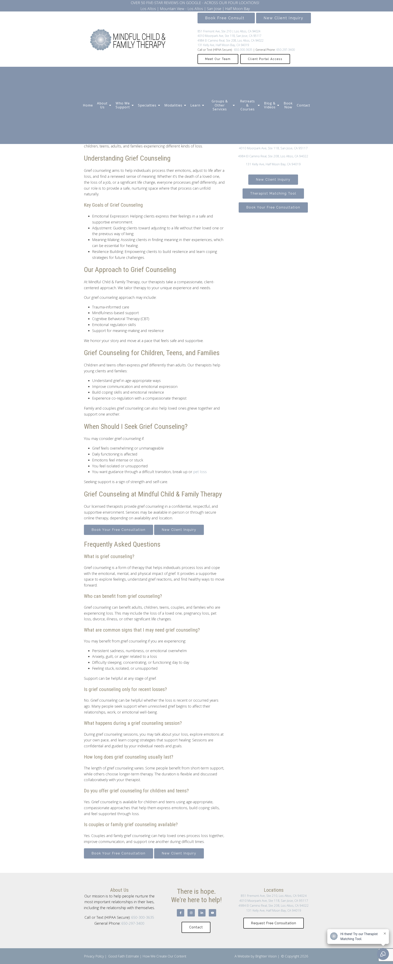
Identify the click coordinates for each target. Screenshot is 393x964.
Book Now (288, 105)
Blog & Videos (270, 105)
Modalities (173, 105)
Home (88, 105)
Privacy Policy (94, 956)
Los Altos (148, 8)
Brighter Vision (266, 956)
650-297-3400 (285, 50)
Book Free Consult (226, 18)
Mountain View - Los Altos (181, 8)
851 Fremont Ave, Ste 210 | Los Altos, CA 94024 (229, 31)
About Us (102, 105)
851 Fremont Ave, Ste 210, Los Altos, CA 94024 (274, 896)
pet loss (200, 471)
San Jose (214, 8)
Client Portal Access (265, 59)
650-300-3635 (242, 50)
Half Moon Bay (237, 8)
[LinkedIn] (202, 912)
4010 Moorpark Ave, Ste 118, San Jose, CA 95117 (229, 36)
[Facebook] (180, 912)
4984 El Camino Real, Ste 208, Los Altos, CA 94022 (230, 40)
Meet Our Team (218, 59)
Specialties (147, 105)
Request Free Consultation (273, 923)
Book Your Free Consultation (118, 530)
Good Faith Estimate (123, 956)
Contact (303, 105)
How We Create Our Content (164, 956)
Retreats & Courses (247, 105)
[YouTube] (212, 912)
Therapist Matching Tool (273, 193)
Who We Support (123, 105)
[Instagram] (191, 912)
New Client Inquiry (283, 18)
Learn (195, 105)
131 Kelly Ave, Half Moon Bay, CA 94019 (223, 45)
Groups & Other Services (220, 105)
